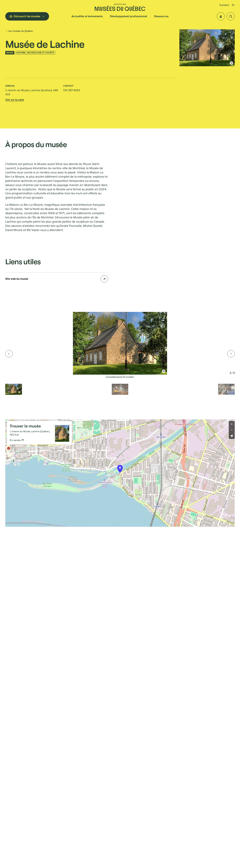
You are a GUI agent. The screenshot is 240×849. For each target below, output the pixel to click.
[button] (221, 16)
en (233, 4)
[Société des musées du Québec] (120, 7)
